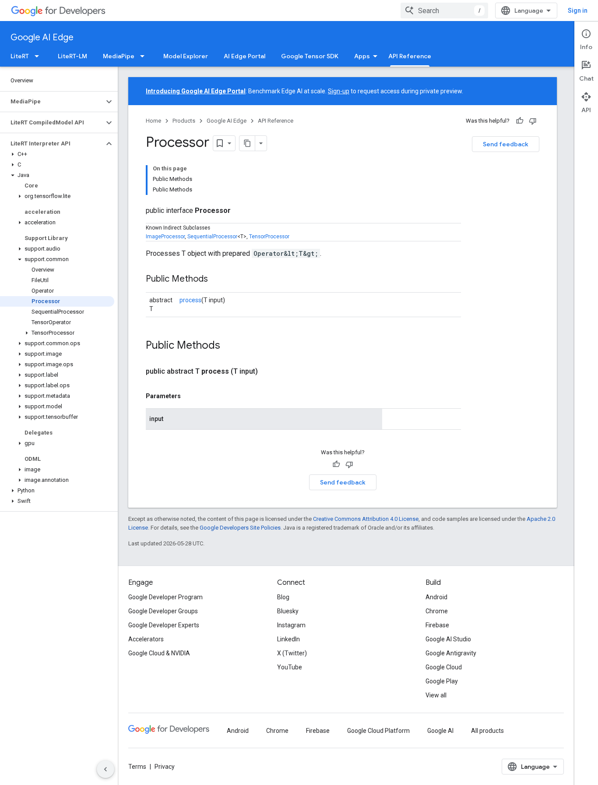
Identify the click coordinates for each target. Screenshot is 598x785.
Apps (362, 56)
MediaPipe (118, 56)
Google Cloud (444, 667)
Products (183, 120)
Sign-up (338, 91)
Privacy (165, 766)
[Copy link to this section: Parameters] (189, 396)
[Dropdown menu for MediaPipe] (144, 56)
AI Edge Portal (244, 56)
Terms (137, 766)
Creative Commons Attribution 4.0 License (366, 519)
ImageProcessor (165, 236)
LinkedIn (288, 639)
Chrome (437, 611)
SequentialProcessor (212, 236)
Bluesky (288, 611)
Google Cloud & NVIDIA (159, 653)
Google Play (442, 681)
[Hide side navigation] (105, 769)
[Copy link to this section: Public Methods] (216, 279)
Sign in (577, 10)
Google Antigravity (451, 653)
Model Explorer (185, 56)
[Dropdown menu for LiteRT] (39, 56)
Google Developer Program (165, 597)
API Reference (409, 56)
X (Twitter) (292, 653)
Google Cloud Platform (378, 730)
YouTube (289, 667)
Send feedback (505, 144)
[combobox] (444, 10)
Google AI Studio (448, 639)
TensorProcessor (269, 236)
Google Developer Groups (163, 611)
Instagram (291, 625)
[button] (52, 101)
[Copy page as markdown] (247, 143)
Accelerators (146, 639)
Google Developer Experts (163, 625)
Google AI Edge (42, 37)
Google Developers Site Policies (240, 527)
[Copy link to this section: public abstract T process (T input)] (268, 371)
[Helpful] (519, 120)
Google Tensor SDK (309, 56)
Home (153, 120)
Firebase (437, 625)
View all (436, 695)
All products (487, 730)
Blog (283, 597)
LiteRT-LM (72, 56)
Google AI (440, 730)
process (190, 300)
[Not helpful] (532, 120)
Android (436, 597)
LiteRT (20, 56)
